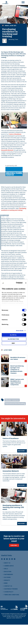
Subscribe (14, 545)
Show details (19, 330)
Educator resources (12, 400)
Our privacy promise (11, 589)
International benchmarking (15, 404)
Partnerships (8, 574)
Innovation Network (7, 150)
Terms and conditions (11, 595)
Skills (6, 568)
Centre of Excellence (15, 134)
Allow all (13, 335)
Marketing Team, (13, 39)
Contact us (8, 586)
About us (7, 563)
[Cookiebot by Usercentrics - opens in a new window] (16, 283)
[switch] (24, 315)
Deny (13, 343)
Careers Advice (9, 566)
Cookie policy (8, 592)
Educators (7, 571)
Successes (7, 577)
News (5, 583)
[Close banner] (25, 282)
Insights (7, 580)
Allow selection (13, 339)
